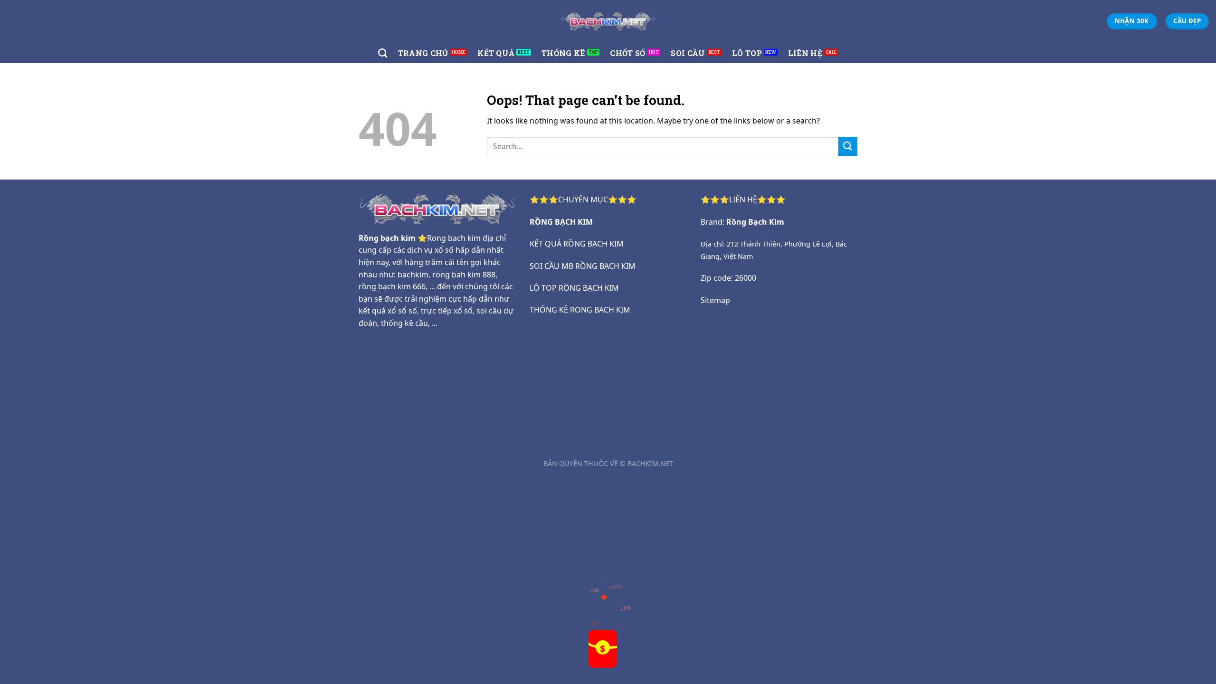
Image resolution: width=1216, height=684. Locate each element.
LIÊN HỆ (805, 53)
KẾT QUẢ (495, 53)
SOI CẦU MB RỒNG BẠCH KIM (583, 266)
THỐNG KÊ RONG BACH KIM (580, 309)
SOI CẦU (688, 53)
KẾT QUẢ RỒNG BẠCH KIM (577, 243)
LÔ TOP (747, 53)
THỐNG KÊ (563, 53)
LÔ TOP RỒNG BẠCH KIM (574, 288)
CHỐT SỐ (627, 53)
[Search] (382, 53)
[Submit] (847, 146)
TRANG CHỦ (423, 53)
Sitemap (715, 300)
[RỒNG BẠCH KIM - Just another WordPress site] (608, 21)
